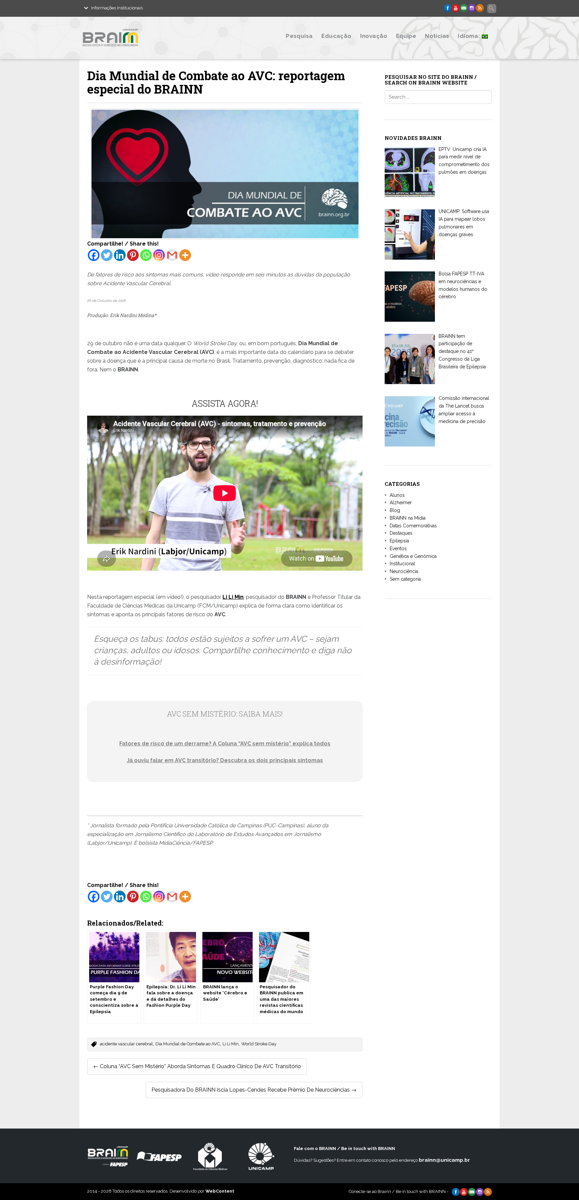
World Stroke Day (258, 1043)
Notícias (437, 36)
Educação (336, 36)
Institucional (402, 563)
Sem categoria (405, 579)
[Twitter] (107, 255)
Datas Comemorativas (413, 525)
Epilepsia (399, 540)
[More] (185, 255)
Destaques (401, 533)
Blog (395, 510)
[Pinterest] (133, 255)
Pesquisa (299, 36)
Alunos (397, 495)
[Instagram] (159, 255)
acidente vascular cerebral (126, 1043)
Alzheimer (401, 502)
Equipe (406, 36)
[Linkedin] (120, 255)
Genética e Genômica (413, 556)
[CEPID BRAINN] (143, 51)
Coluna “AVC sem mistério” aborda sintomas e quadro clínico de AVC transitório (197, 1066)
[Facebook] (94, 255)
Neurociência (404, 571)
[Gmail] (172, 255)
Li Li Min (230, 1043)
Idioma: (469, 36)
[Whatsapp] (146, 255)
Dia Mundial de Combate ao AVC (187, 1043)
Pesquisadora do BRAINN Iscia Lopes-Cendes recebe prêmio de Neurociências (254, 1090)
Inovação (373, 36)
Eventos (398, 548)
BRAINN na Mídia (408, 518)
